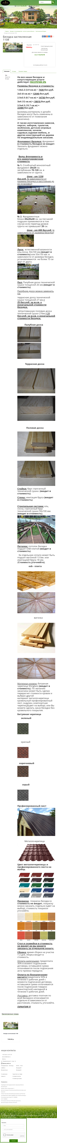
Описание (6, 71)
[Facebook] (45, 36)
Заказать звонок (35, 9)
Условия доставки (17, 1078)
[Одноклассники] (47, 36)
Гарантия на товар (17, 1074)
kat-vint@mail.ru (6, 1056)
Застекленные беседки (41, 31)
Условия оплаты (17, 1076)
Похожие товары (23, 71)
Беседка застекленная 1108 (10, 1033)
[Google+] (51, 36)
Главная (7, 31)
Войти (33, 7)
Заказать (14, 1140)
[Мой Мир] (49, 36)
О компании (4, 1074)
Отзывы (14, 71)
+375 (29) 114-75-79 (7, 1054)
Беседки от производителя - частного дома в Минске (22, 31)
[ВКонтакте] (43, 36)
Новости (3, 1076)
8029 (40, 55)
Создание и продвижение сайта (9, 1117)
